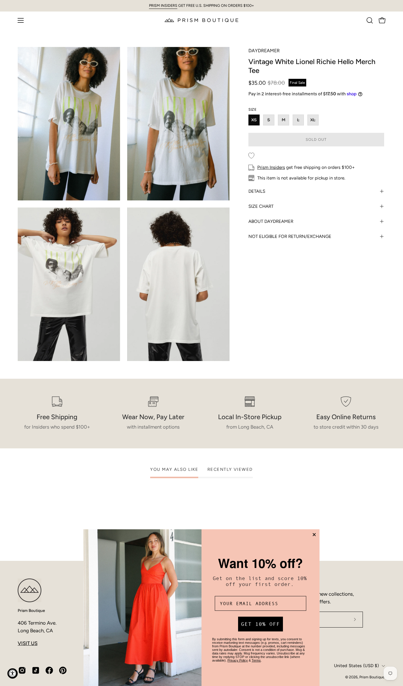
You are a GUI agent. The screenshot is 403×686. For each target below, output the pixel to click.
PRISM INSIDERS (163, 5)
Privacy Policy (237, 658)
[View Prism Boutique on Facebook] (49, 670)
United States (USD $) (356, 665)
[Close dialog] (314, 532)
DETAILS (256, 191)
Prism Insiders (271, 167)
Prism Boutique (31, 610)
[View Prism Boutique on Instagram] (22, 670)
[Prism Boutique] (201, 20)
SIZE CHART (260, 206)
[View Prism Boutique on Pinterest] (62, 670)
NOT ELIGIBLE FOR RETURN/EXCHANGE (289, 236)
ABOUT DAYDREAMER (270, 221)
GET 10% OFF (260, 622)
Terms (256, 658)
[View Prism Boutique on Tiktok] (35, 670)
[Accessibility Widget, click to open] (12, 673)
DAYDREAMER (264, 50)
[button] (369, 20)
